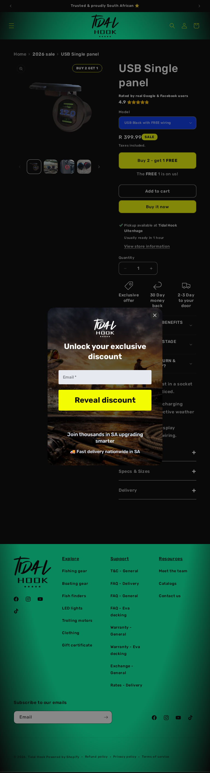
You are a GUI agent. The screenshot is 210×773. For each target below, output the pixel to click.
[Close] (154, 315)
